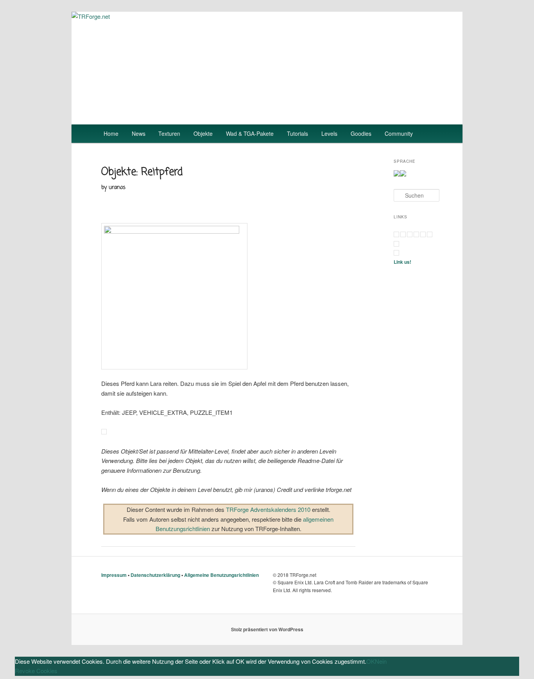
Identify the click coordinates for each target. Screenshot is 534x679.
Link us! (402, 261)
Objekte (203, 133)
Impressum (114, 574)
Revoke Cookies (36, 670)
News (138, 133)
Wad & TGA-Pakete (250, 133)
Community (399, 133)
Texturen (169, 133)
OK (370, 661)
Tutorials (297, 133)
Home (111, 133)
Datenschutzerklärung (155, 574)
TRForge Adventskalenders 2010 (268, 509)
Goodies (361, 133)
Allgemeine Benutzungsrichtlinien (221, 574)
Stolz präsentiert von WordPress (267, 629)
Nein (381, 661)
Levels (329, 133)
